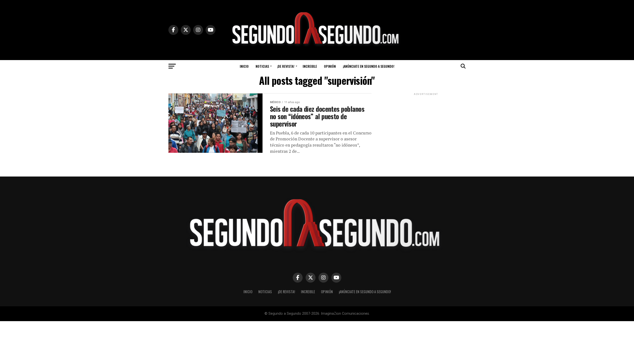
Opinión (330, 66)
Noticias (262, 66)
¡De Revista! (285, 66)
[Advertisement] (426, 127)
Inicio (244, 66)
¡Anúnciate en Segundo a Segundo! (369, 66)
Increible (310, 66)
